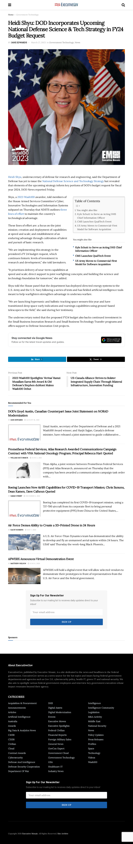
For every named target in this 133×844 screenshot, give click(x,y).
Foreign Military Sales (59, 739)
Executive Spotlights (58, 725)
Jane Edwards (19, 42)
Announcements (17, 707)
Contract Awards (17, 753)
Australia (12, 721)
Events (51, 716)
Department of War (18, 771)
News (77, 42)
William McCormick (19, 458)
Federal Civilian (56, 730)
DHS (50, 703)
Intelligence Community (101, 707)
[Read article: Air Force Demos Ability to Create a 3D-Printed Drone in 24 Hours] (24, 542)
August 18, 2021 (32, 420)
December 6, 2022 (32, 496)
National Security (97, 725)
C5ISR (11, 739)
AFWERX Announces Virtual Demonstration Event (41, 559)
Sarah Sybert (16, 496)
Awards (12, 725)
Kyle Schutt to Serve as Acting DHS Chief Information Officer (96, 215)
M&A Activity (95, 716)
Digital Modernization (59, 712)
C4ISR (11, 734)
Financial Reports (57, 734)
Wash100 (92, 762)
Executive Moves (57, 721)
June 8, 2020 (34, 563)
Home (11, 14)
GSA (50, 762)
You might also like (87, 210)
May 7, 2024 (31, 530)
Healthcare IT (55, 766)
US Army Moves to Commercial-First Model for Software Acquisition (97, 227)
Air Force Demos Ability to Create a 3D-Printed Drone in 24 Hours (51, 525)
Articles (12, 712)
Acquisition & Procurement (22, 703)
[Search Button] (123, 5)
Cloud (11, 748)
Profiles (92, 744)
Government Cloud (58, 753)
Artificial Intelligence (19, 716)
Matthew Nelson (18, 563)
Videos (91, 757)
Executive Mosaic (30, 833)
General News (55, 744)
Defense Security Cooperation (24, 766)
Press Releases (95, 739)
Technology (94, 753)
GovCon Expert (56, 748)
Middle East (94, 721)
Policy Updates (95, 734)
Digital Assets (55, 707)
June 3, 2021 (36, 458)
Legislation (94, 712)
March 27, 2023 (38, 42)
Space (91, 748)
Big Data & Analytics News (22, 730)
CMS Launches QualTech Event (94, 221)
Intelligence (94, 703)
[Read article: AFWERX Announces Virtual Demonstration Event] (24, 576)
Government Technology (27, 14)
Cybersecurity (15, 757)
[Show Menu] (9, 5)
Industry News (55, 771)
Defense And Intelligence (21, 762)
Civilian (12, 744)
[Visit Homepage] (66, 5)
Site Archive (62, 833)
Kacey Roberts (17, 530)
